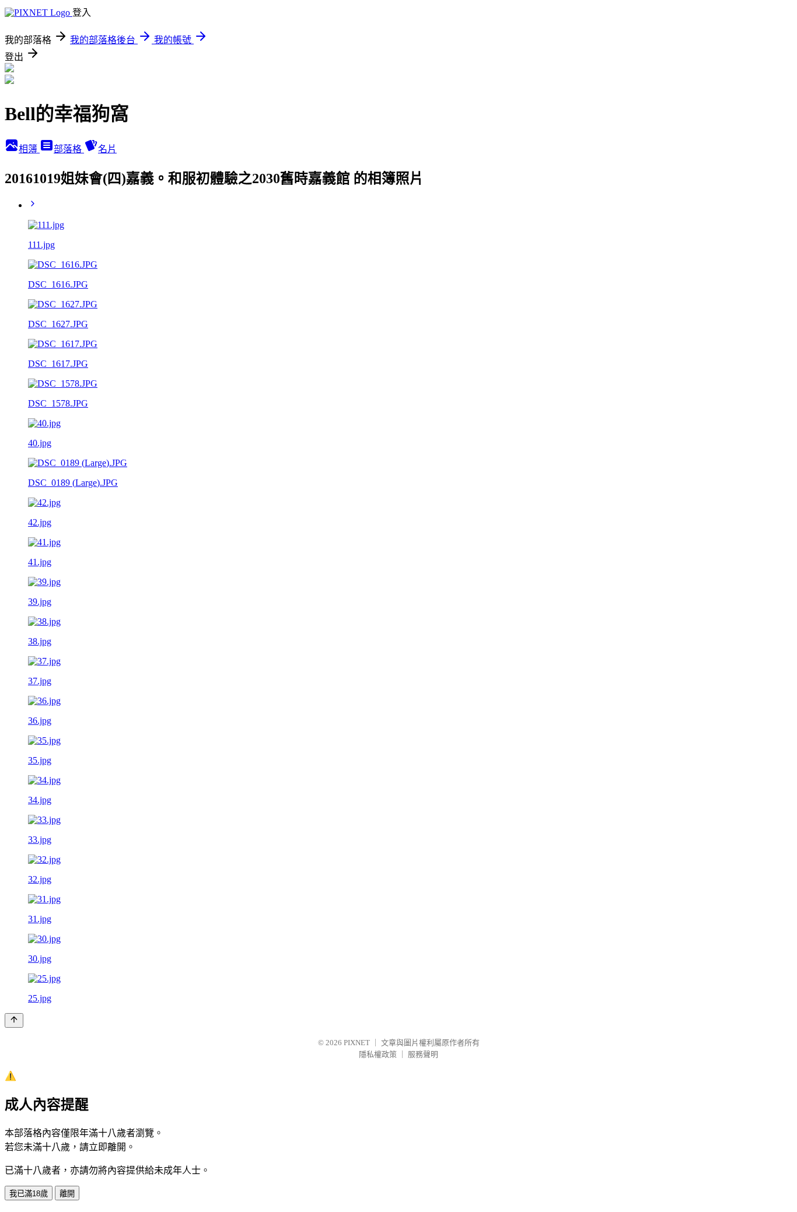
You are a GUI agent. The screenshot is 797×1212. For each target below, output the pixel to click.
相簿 (29, 149)
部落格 (69, 149)
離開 (67, 1193)
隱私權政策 (378, 1054)
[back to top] (14, 1020)
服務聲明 (423, 1054)
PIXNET (357, 1042)
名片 (107, 149)
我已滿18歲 (28, 1193)
